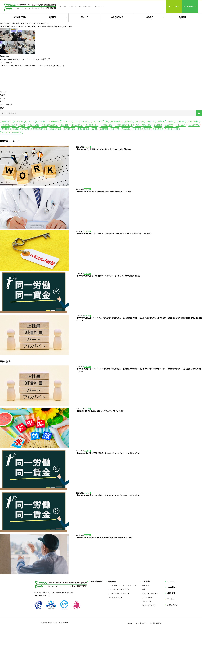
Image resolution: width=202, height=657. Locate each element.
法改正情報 (26, 129)
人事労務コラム (117, 18)
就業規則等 (169, 125)
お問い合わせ (192, 6)
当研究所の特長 (20, 18)
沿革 (144, 589)
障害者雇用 (137, 129)
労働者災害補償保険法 (49, 125)
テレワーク (31, 121)
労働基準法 (181, 121)
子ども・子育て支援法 (143, 125)
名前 (2, 95)
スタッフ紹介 (147, 597)
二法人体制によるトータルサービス (122, 585)
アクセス (175, 6)
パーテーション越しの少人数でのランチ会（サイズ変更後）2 (24, 23)
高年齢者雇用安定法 (171, 129)
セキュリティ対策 (149, 605)
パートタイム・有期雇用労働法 (48, 121)
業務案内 (52, 18)
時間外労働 (5, 129)
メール (3, 98)
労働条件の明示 (33, 125)
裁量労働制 (104, 129)
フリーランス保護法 (82, 121)
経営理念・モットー (150, 593)
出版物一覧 (146, 601)
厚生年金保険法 (77, 125)
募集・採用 (64, 125)
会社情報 (145, 585)
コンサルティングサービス (118, 589)
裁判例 (94, 129)
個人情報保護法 (116, 121)
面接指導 (158, 129)
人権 (106, 121)
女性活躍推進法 (106, 125)
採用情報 (182, 18)
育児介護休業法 (83, 129)
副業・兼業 (151, 121)
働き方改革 (140, 121)
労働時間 (22, 125)
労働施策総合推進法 (8, 125)
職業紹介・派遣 (69, 129)
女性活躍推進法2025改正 (123, 125)
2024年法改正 (6, 121)
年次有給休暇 (180, 125)
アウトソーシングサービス (118, 593)
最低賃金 (16, 129)
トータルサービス (115, 597)
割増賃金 (161, 121)
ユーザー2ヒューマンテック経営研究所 (41, 27)
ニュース (84, 18)
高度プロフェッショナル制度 (11, 132)
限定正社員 (126, 129)
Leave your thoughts (65, 27)
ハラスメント (67, 121)
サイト (2, 101)
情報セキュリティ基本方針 (137, 623)
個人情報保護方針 (156, 623)
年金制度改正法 (194, 125)
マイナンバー (96, 121)
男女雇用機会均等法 (40, 129)
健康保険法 (129, 121)
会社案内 (149, 18)
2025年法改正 (19, 121)
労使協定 (171, 121)
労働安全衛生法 (193, 121)
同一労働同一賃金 (92, 125)
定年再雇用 (158, 125)
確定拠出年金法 (55, 129)
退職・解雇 (115, 129)
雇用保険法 (148, 129)
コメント (3, 92)
